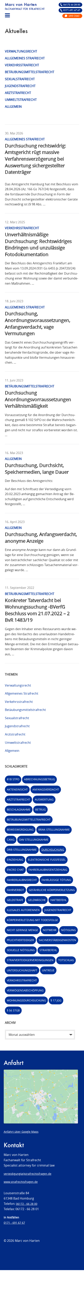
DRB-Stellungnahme (22, 849)
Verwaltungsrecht (21, 51)
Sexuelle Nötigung (21, 950)
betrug (40, 809)
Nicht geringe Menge (22, 930)
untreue (48, 970)
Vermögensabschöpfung (25, 990)
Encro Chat (15, 869)
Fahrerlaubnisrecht (22, 880)
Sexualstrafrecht (20, 79)
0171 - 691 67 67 (14, 1223)
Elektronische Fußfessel (47, 859)
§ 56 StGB (13, 1010)
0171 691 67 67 (71, 10)
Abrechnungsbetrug (39, 779)
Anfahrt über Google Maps (21, 1131)
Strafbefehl (48, 950)
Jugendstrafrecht (20, 86)
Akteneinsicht (17, 789)
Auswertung (44, 799)
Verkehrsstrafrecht (22, 65)
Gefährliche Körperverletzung (52, 890)
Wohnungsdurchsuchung (26, 1000)
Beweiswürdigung (20, 829)
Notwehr (49, 930)
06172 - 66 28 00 (26, 1204)
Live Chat (74, 16)
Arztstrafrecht (18, 93)
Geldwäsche (37, 900)
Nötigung (68, 930)
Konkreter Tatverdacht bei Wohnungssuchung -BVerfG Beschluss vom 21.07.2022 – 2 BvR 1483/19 (37, 610)
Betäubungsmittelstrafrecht (29, 72)
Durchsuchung (52, 849)
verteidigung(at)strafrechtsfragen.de (27, 1174)
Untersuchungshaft (22, 970)
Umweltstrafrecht (21, 99)
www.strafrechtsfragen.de (21, 1182)
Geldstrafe (15, 900)
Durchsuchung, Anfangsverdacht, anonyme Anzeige (41, 537)
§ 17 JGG (56, 1000)
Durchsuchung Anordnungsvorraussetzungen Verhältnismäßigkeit (38, 399)
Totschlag (66, 960)
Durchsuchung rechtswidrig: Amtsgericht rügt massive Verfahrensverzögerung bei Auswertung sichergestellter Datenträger (35, 158)
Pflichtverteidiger (20, 940)
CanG (10, 839)
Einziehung (15, 859)
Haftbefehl (58, 900)
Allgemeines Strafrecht (25, 58)
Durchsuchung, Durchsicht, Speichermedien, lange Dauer (37, 468)
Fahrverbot (15, 890)
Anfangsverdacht (45, 789)
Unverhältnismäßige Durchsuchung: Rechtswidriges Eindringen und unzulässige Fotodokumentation (38, 244)
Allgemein (13, 106)
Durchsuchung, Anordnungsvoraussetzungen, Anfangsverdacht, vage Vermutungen (37, 323)
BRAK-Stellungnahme (54, 829)
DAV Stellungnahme (33, 839)
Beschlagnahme (18, 809)
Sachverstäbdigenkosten (57, 940)
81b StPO (13, 779)
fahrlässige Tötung (56, 880)
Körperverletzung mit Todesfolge (32, 920)
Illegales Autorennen (23, 910)
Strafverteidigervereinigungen (30, 960)
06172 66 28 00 (71, 5)
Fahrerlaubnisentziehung (48, 869)
